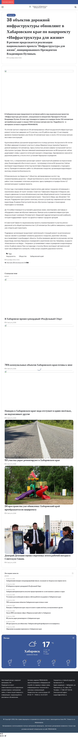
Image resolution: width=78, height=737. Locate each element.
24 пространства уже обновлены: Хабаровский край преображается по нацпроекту (32, 508)
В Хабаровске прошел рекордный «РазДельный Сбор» (33, 318)
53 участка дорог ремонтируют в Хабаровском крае (32, 460)
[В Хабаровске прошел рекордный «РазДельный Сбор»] (39, 297)
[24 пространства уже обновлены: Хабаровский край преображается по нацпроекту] (39, 485)
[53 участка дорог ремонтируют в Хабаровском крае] (39, 439)
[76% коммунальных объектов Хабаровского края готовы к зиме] (39, 343)
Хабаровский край (37, 256)
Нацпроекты (11, 256)
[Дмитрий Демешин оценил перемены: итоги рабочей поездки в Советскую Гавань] (39, 534)
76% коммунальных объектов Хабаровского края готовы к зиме (38, 365)
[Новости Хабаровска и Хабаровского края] (39, 7)
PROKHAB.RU (52, 729)
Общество (11, 15)
